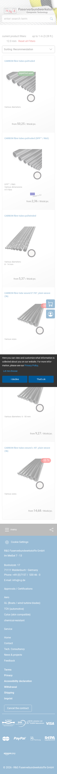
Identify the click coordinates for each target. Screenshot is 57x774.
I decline (15, 379)
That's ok (41, 379)
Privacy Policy (31, 365)
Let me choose (10, 371)
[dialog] (28, 387)
